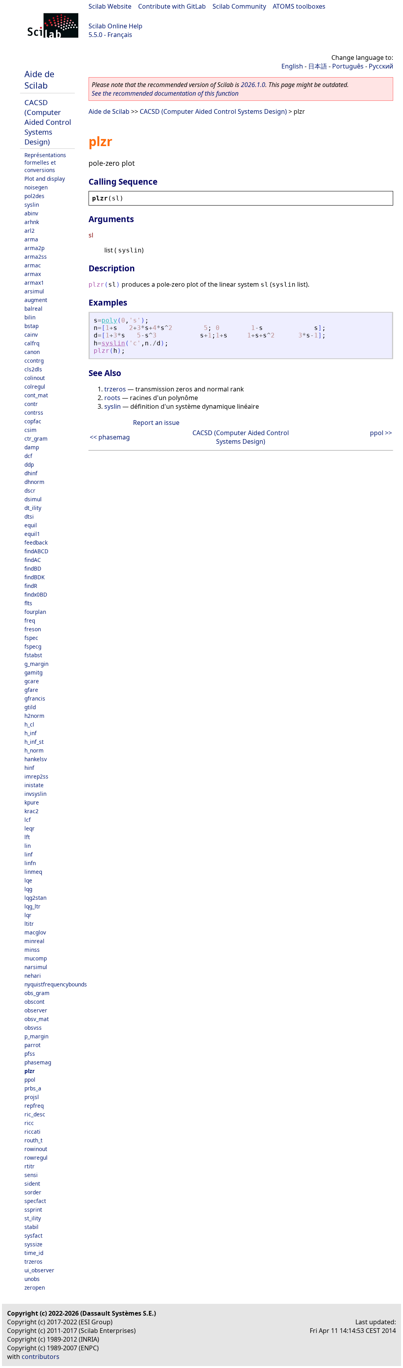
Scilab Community (239, 6)
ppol (29, 1079)
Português (348, 66)
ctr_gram (36, 438)
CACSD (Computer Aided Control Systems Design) (47, 121)
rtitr (29, 1166)
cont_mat (36, 395)
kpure (31, 802)
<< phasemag (110, 437)
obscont (34, 1001)
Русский (381, 66)
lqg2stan (35, 897)
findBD (32, 568)
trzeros (33, 1261)
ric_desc (34, 1114)
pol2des (34, 196)
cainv (31, 334)
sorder (32, 1192)
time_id (33, 1253)
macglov (35, 932)
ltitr (29, 923)
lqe (28, 880)
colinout (34, 378)
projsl (31, 1097)
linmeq (33, 871)
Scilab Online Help (115, 26)
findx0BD (35, 594)
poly (109, 320)
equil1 (32, 534)
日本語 (317, 66)
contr (31, 404)
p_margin (36, 1036)
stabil (31, 1227)
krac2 (31, 811)
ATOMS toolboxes (299, 6)
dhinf (30, 473)
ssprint (33, 1209)
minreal (34, 941)
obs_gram (37, 993)
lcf (27, 819)
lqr (27, 915)
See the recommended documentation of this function (165, 93)
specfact (35, 1201)
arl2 (29, 230)
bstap (31, 326)
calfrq (31, 343)
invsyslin (35, 793)
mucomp (35, 958)
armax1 (34, 282)
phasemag (37, 1062)
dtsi (29, 516)
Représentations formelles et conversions (45, 162)
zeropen (34, 1287)
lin (27, 845)
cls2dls (33, 369)
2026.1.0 (253, 84)
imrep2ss (36, 776)
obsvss (33, 1027)
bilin (29, 317)
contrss (33, 412)
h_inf (30, 733)
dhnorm (34, 482)
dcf (28, 456)
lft (27, 837)
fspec (31, 637)
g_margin (36, 663)
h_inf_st (34, 741)
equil (30, 525)
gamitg (33, 672)
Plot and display (44, 178)
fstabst (33, 655)
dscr (29, 490)
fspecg (32, 646)
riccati (32, 1131)
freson (32, 629)
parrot (32, 1045)
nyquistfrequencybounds (55, 984)
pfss (29, 1053)
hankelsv (35, 759)
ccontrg (34, 360)
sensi (31, 1175)
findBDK (34, 577)
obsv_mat (36, 1019)
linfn (30, 863)
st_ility (32, 1218)
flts (28, 603)
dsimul (33, 499)
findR (30, 585)
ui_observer (39, 1270)
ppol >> (381, 432)
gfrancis (34, 698)
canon (32, 352)
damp (31, 447)
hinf (29, 767)
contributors (40, 1356)
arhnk (31, 222)
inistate (34, 785)
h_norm (34, 750)
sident (32, 1183)
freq (29, 620)
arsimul (34, 291)
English (292, 66)
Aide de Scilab (39, 79)
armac (32, 265)
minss (32, 949)
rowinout (35, 1149)
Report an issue (156, 422)
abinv (31, 213)
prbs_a (32, 1088)
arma (31, 239)
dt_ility (32, 508)
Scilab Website (110, 6)
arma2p (34, 248)
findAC (32, 560)
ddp (29, 464)
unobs (32, 1279)
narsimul (35, 967)
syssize (33, 1244)
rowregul (36, 1157)
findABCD (36, 551)
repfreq (34, 1105)
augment (35, 300)
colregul (34, 386)
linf (28, 854)
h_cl (29, 724)
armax (32, 274)
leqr (29, 828)
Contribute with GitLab (172, 6)
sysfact (33, 1235)
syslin (31, 204)
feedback (36, 542)
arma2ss (35, 256)
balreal (33, 308)
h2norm (34, 715)
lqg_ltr (32, 906)
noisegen (36, 187)
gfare (31, 689)
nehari (32, 975)
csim (30, 430)
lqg (28, 889)
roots (112, 397)
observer (35, 1010)
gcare (31, 681)
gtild (30, 707)
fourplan (35, 611)
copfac (32, 421)
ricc (29, 1123)
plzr (29, 1071)
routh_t (33, 1140)
